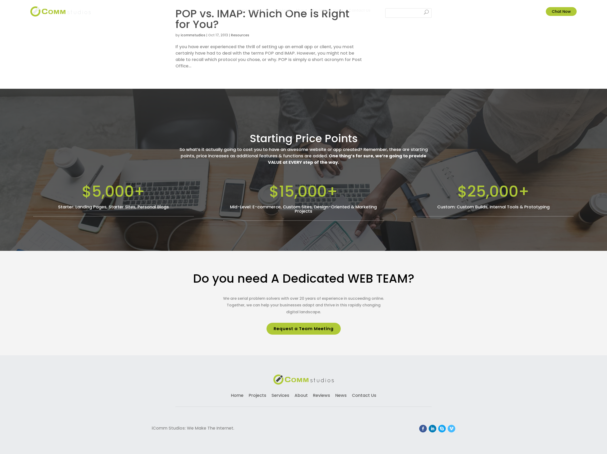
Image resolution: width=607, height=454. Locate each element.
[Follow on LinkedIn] (432, 428)
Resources (240, 35)
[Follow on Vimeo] (451, 428)
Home (242, 11)
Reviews (320, 11)
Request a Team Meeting (304, 329)
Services (282, 11)
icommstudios (193, 35)
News (338, 11)
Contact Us (360, 11)
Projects (261, 11)
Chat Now (561, 11)
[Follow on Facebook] (423, 428)
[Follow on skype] (442, 428)
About (301, 11)
